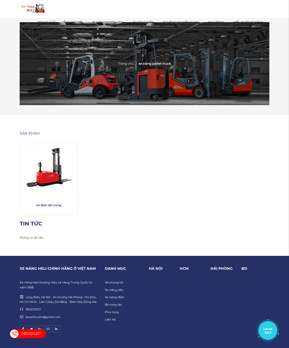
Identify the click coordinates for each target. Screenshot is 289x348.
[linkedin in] (56, 328)
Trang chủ (126, 63)
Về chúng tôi (114, 282)
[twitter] (31, 328)
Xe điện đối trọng (48, 205)
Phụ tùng (112, 312)
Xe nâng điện (114, 297)
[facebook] (23, 328)
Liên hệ (110, 319)
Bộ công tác (113, 304)
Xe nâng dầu (114, 290)
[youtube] (47, 328)
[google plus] (39, 328)
